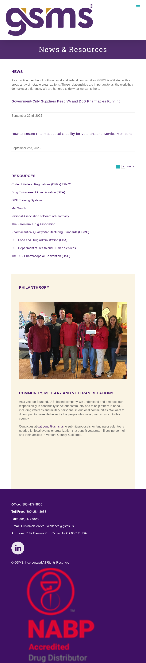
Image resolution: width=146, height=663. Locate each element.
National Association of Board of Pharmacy (40, 216)
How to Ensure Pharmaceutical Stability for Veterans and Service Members (71, 134)
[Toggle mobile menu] (138, 7)
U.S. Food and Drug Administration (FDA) (39, 240)
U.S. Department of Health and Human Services (43, 248)
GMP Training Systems (26, 200)
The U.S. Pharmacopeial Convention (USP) (40, 256)
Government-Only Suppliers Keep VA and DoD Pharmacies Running (66, 101)
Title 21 (67, 184)
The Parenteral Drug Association (33, 224)
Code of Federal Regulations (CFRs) (36, 184)
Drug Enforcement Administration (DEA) (38, 192)
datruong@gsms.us (50, 426)
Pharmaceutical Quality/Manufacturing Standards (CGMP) (50, 232)
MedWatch (18, 208)
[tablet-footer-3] (60, 569)
